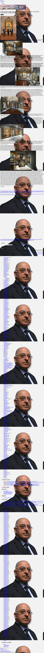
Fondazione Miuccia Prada (7, 367)
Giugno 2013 (5, 631)
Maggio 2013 (5, 632)
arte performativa (6, 313)
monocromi (5, 415)
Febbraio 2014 (6, 625)
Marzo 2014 (5, 624)
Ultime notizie (6, 487)
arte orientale (5, 312)
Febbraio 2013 (6, 634)
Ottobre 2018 (5, 582)
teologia (5, 470)
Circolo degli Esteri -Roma (7, 343)
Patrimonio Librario (6, 433)
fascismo (5, 358)
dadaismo (5, 349)
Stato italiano (15, 194)
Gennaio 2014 (6, 626)
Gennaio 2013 (6, 635)
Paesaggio (5, 431)
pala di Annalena (15, 191)
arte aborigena (6, 279)
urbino (5, 474)
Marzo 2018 (5, 587)
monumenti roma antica (7, 416)
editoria (5, 354)
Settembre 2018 (6, 583)
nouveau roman (6, 427)
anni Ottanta (5, 266)
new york (5, 426)
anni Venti (5, 270)
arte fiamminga (6, 295)
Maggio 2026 (5, 512)
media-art (5, 405)
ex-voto (5, 355)
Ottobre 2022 (5, 545)
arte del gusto (5, 286)
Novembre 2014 (6, 618)
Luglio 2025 (5, 520)
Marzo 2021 (5, 560)
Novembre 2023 (6, 535)
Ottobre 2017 (5, 591)
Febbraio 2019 (6, 579)
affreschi (5, 258)
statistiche (5, 464)
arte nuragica (5, 310)
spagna (5, 463)
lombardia (5, 395)
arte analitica (5, 281)
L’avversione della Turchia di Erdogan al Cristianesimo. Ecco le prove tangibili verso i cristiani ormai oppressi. (24, 483)
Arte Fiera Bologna (6, 296)
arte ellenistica (6, 291)
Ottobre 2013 (5, 628)
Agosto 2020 (5, 565)
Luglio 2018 (5, 584)
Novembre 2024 (6, 526)
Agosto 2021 (5, 556)
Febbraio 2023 (6, 542)
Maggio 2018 (5, 586)
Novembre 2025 (6, 517)
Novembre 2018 (6, 581)
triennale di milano (6, 472)
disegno (5, 352)
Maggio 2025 (5, 521)
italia (4, 386)
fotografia (5, 368)
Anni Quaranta (6, 267)
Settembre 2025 (6, 518)
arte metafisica (6, 306)
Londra (5, 396)
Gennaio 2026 (6, 515)
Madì (4, 399)
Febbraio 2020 (6, 570)
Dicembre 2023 (6, 534)
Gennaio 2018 (6, 589)
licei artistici (5, 392)
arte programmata (6, 315)
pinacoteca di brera (6, 435)
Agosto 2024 (5, 528)
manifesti (5, 401)
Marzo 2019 (5, 578)
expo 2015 (5, 356)
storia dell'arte (20, 194)
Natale (5, 423)
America (5, 260)
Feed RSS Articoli (2, 651)
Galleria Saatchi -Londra (7, 372)
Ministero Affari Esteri (7, 410)
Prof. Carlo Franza (25, 191)
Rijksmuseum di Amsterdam (7, 450)
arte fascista (5, 294)
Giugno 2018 (5, 585)
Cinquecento (5, 342)
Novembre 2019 (6, 572)
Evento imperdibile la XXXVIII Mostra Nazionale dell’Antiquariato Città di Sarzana (15, 506)
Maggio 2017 (5, 595)
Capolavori (5, 335)
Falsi (4, 357)
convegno (5, 347)
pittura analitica (6, 436)
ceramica (5, 340)
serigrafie (5, 458)
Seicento (5, 456)
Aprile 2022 (5, 550)
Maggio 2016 (5, 604)
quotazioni (5, 446)
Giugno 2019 (5, 576)
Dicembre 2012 (6, 636)
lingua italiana (6, 394)
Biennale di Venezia (6, 331)
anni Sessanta (5, 268)
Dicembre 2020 (6, 562)
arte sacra (5, 320)
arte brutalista (5, 283)
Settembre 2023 (6, 537)
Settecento (5, 459)
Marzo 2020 (5, 569)
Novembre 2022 (6, 544)
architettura (5, 274)
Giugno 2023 (5, 539)
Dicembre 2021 (6, 553)
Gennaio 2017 (6, 598)
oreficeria (5, 430)
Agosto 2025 (5, 519)
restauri (13, 194)
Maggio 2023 (5, 540)
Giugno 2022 (5, 548)
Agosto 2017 (5, 593)
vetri (4, 476)
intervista (5, 384)
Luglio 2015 (5, 612)
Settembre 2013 (6, 629)
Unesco (5, 473)
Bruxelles (5, 333)
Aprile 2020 (5, 568)
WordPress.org (6, 646)
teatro (4, 469)
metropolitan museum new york (8, 407)
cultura (1, 194)
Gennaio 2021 (6, 561)
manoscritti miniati (6, 403)
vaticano (5, 475)
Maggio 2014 (5, 623)
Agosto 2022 (5, 547)
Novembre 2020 (6, 563)
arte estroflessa (6, 292)
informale (5, 382)
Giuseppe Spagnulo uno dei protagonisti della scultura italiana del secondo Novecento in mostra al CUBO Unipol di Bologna (21, 504)
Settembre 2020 (6, 564)
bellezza (5, 328)
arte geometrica (6, 299)
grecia (4, 379)
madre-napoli (5, 400)
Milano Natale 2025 (6, 408)
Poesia (5, 437)
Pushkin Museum (6, 444)
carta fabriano (5, 337)
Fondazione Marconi (6, 366)
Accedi (5, 644)
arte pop (5, 314)
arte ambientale (6, 280)
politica (5, 439)
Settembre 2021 (6, 555)
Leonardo (5, 389)
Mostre (5, 194)
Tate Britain (5, 468)
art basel (5, 275)
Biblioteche (5, 330)
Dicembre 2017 (6, 590)
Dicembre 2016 (6, 599)
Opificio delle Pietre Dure (7, 429)
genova (5, 374)
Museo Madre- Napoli (7, 420)
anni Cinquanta (6, 263)
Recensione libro (6, 448)
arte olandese (5, 311)
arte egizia (5, 290)
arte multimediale (6, 309)
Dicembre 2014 (6, 617)
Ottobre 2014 (5, 619)
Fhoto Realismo (6, 360)
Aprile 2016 (5, 605)
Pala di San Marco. (20, 191)
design (5, 350)
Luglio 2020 (5, 566)
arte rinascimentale (6, 317)
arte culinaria (5, 285)
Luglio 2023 (5, 538)
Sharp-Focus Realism (7, 460)
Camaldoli (5, 334)
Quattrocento (5, 445)
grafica (5, 378)
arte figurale (5, 297)
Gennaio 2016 (6, 607)
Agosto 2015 (5, 611)
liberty (5, 390)
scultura (5, 454)
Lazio (4, 388)
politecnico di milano (6, 438)
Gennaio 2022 (6, 552)
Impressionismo (6, 381)
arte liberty (5, 304)
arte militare (5, 307)
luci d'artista (5, 397)
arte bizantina (5, 282)
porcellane (5, 442)
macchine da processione (7, 398)
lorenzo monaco (10, 191)
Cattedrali (5, 339)
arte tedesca (5, 322)
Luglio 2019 (5, 575)
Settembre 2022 (6, 546)
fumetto (5, 370)
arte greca (5, 301)
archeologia (5, 273)
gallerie (5, 373)
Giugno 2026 (5, 511)
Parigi (4, 432)
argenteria (7, 278)
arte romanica (5, 318)
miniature (5, 409)
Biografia (3, 3)
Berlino (5, 329)
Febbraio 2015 (6, 616)
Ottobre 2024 (5, 527)
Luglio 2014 (5, 621)
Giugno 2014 (5, 622)
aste (4, 325)
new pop (5, 425)
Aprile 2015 (5, 614)
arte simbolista (6, 321)
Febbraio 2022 (6, 551)
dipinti (3, 194)
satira (4, 453)
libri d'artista (5, 391)
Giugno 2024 (5, 530)
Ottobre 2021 (5, 554)
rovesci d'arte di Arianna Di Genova (9, 497)
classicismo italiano (6, 344)
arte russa (5, 319)
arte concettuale (6, 284)
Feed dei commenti (6, 645)
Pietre (4, 434)
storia (18, 194)
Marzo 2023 (5, 541)
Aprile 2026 (5, 513)
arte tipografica (6, 324)
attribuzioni (5, 326)
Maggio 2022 (5, 549)
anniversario (5, 271)
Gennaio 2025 (6, 524)
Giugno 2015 (5, 613)
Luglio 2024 (5, 529)
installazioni (5, 383)
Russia (5, 452)
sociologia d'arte (6, 461)
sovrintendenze (6, 462)
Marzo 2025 (5, 523)
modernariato (5, 413)
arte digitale (5, 287)
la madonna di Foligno (7, 387)
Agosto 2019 (5, 574)
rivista (4, 451)
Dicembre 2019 (6, 571)
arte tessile (5, 323)
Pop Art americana (6, 441)
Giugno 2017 (5, 594)
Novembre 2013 (6, 627)
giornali (5, 376)
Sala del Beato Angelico (32, 191)
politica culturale (10, 194)
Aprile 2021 (5, 559)
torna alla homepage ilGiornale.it (4, 650)
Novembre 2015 (6, 609)
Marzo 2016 (5, 606)
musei (6, 194)
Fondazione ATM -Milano (7, 362)
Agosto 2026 (5, 510)
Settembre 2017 (6, 592)
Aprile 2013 (5, 633)
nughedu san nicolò (6, 428)
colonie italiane (6, 345)
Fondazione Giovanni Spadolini (8, 363)
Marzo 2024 (5, 532)
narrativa (5, 422)
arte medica (5, 305)
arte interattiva (6, 302)
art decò (5, 276)
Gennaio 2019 (6, 580)
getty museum (6, 375)
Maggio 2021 (5, 558)
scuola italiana (6, 455)
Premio (5, 443)
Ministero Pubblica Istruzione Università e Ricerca (10, 411)
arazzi (4, 272)
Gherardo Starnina (5, 191)
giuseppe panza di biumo (7, 377)
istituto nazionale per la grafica (8, 385)
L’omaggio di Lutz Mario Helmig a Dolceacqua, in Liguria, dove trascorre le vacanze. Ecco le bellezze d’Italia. (22, 481)
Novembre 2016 (6, 600)
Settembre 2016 (6, 601)
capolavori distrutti (6, 336)
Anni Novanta (6, 265)
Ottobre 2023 (5, 536)
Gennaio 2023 (6, 543)
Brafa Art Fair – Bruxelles (7, 332)
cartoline (5, 338)
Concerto (5, 346)
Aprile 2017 (5, 596)
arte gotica (5, 300)
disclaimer (1, 648)
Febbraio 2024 (6, 533)
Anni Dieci (5, 264)
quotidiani (5, 447)
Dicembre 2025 (6, 516)
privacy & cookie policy (3, 649)
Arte (4, 277)
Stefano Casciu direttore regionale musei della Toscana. (17, 192)
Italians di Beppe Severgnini (7, 493)
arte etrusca (5, 293)
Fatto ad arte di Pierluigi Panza (8, 491)
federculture (5, 359)
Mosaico (5, 417)
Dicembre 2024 (6, 525)
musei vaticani (6, 419)
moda (4, 412)
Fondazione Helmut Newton (8, 364)
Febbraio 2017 (6, 597)
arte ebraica (5, 289)
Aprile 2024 (5, 531)
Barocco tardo (6, 327)
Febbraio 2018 (6, 588)
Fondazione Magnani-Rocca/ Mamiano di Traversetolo (11, 365)
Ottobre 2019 (5, 573)
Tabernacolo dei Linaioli (28, 192)
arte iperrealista (6, 303)
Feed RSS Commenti (8, 651)
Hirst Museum (6, 380)
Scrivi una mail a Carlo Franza (39, 253)
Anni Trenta (5, 269)
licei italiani (5, 393)
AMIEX (5, 262)
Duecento (5, 353)
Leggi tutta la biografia (40, 252)
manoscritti (5, 402)
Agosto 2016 (5, 602)
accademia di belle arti (7, 257)
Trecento (5, 471)
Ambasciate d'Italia (6, 259)
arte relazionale (6, 316)
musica (5, 421)
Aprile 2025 (5, 522)
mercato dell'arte (6, 406)
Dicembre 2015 (6, 608)
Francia (5, 369)
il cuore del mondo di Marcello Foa (8, 492)
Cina (4, 341)
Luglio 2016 (5, 603)
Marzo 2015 (5, 615)
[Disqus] (22, 206)
